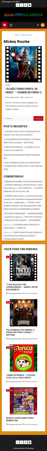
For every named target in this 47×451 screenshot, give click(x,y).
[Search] (38, 25)
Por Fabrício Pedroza (31, 293)
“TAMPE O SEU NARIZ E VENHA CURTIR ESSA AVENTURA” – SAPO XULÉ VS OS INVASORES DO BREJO (23, 205)
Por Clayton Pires (27, 97)
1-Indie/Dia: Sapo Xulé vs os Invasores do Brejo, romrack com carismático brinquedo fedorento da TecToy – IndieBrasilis (23, 199)
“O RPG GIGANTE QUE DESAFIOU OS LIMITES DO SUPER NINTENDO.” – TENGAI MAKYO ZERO (23, 235)
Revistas (10, 390)
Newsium (18, 448)
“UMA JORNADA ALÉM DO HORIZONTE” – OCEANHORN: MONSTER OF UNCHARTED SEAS (23, 165)
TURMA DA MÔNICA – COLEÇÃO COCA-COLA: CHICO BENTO (20, 376)
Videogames (19, 390)
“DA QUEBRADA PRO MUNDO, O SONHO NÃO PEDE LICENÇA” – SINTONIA (20, 332)
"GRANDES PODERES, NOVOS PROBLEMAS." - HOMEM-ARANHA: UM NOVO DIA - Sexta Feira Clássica (23, 184)
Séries (9, 302)
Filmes (7, 85)
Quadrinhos (11, 348)
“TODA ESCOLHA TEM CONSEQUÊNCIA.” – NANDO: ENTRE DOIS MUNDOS (22, 287)
